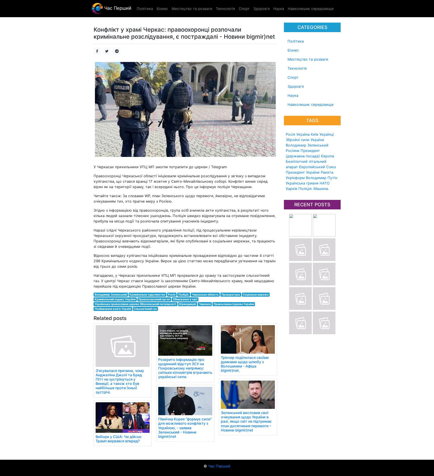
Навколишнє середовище (310, 104)
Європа (327, 156)
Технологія (297, 68)
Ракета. (327, 172)
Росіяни (293, 150)
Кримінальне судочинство (147, 294)
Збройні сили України (305, 139)
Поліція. (305, 188)
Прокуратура (231, 294)
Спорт (293, 77)
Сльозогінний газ (145, 308)
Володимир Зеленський (307, 145)
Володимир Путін (321, 177)
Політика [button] (145, 8)
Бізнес (293, 50)
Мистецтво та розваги (308, 59)
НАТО (325, 183)
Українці (326, 134)
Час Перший (117, 8)
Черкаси (205, 304)
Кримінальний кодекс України (115, 299)
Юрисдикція (187, 304)
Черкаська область (205, 294)
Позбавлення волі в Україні (113, 308)
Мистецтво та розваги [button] (192, 8)
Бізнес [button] (162, 8)
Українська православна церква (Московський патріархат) (135, 304)
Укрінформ (295, 177)
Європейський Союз (317, 167)
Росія (290, 134)
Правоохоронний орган (154, 299)
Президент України (303, 172)
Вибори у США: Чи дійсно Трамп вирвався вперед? (119, 438)
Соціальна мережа (256, 294)
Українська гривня (302, 183)
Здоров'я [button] (261, 8)
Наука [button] (278, 8)
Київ (314, 134)
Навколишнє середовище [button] (311, 8)
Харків (291, 188)
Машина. (321, 188)
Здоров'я (296, 86)
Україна (303, 134)
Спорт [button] (244, 8)
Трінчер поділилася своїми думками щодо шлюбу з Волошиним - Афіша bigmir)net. (245, 364)
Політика (296, 41)
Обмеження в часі (185, 299)
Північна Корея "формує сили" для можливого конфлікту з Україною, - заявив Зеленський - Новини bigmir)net (185, 428)
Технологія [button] (225, 8)
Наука (293, 95)
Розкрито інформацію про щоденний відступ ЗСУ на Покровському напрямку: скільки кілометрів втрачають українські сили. (185, 368)
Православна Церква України (234, 304)
